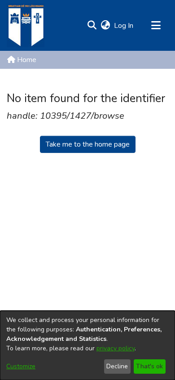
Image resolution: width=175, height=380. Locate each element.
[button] (91, 25)
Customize (20, 366)
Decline (117, 366)
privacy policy (115, 348)
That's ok (149, 366)
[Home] (25, 25)
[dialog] (87, 345)
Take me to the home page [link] (88, 144)
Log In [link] (124, 26)
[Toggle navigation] (155, 25)
